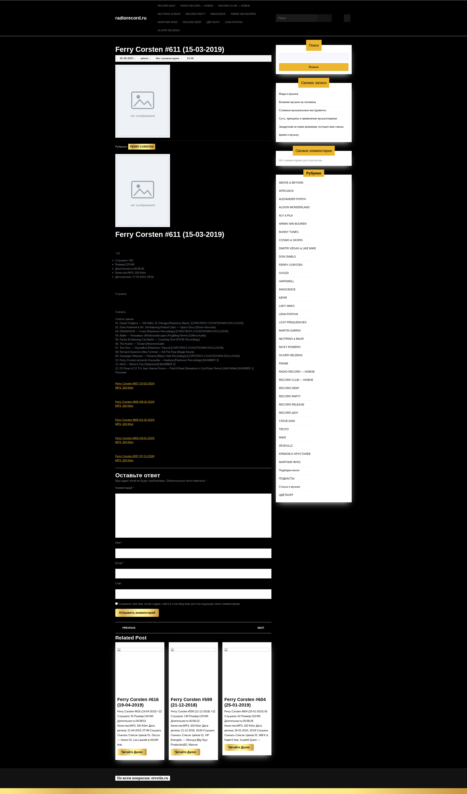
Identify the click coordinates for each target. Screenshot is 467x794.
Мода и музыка (288, 93)
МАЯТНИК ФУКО (168, 22)
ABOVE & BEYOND (291, 182)
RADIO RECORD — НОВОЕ (196, 5)
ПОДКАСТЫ (286, 478)
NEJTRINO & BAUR (169, 13)
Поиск (314, 45)
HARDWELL (286, 281)
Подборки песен (289, 470)
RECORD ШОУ (166, 5)
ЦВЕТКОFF (213, 22)
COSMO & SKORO (291, 240)
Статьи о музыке (289, 486)
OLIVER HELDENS (169, 30)
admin (145, 58)
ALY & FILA (286, 215)
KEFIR (283, 297)
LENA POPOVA (233, 22)
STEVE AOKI (287, 420)
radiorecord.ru (130, 17)
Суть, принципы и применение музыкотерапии (308, 118)
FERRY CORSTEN (141, 146)
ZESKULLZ (286, 445)
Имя (118, 542)
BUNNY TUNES (289, 231)
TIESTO (284, 429)
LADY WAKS (287, 305)
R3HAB (283, 363)
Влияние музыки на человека (297, 102)
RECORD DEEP (192, 22)
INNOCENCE (218, 13)
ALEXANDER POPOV (292, 199)
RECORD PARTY (195, 13)
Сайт (118, 583)
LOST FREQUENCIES (293, 322)
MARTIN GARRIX (290, 330)
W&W (282, 437)
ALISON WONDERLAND (294, 207)
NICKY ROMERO (290, 347)
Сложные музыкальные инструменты (302, 110)
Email (119, 563)
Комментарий (124, 487)
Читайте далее (134, 752)
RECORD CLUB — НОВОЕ (234, 5)
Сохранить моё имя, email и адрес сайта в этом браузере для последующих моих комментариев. (179, 603)
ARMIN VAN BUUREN (243, 13)
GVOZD (284, 273)
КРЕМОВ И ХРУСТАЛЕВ (294, 453)
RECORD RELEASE (291, 404)
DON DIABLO (287, 256)
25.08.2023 (126, 58)
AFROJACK (286, 190)
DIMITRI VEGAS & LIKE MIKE (297, 248)
